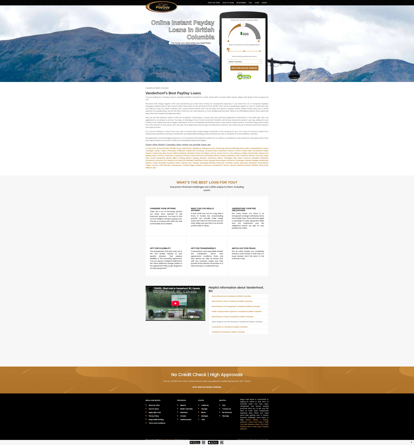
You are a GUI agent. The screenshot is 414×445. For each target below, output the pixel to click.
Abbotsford (187, 148)
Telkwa (148, 165)
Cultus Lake (246, 150)
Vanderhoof (217, 165)
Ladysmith (231, 155)
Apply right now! (155, 412)
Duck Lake (162, 153)
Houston (161, 155)
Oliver (240, 158)
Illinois (203, 412)
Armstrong (220, 148)
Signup (264, 3)
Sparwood (244, 163)
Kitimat (216, 155)
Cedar (157, 150)
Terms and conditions (157, 423)
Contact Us (226, 409)
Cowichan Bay (211, 150)
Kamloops (178, 155)
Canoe (265, 148)
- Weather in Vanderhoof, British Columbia (228, 332)
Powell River (197, 160)
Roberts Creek (151, 163)
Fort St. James (216, 153)
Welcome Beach (243, 165)
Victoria (233, 165)
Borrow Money (252, 420)
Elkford (176, 153)
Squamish (253, 163)
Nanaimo (203, 158)
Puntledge (239, 160)
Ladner (223, 155)
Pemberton (150, 160)
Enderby (183, 153)
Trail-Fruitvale (164, 165)
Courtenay (199, 150)
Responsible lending (156, 419)
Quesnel (248, 160)
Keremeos (200, 155)
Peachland (264, 158)
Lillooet (251, 155)
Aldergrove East (208, 148)
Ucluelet (198, 165)
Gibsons (237, 153)
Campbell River (256, 148)
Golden (244, 153)
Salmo (177, 163)
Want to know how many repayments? (244, 45)
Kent (193, 155)
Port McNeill (187, 160)
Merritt (168, 158)
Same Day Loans (256, 422)
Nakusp (196, 158)
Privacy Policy (154, 416)
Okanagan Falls (230, 158)
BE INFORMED (241, 3)
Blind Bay (236, 148)
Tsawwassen (176, 165)
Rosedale (162, 163)
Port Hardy (178, 160)
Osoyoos (246, 158)
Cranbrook (222, 150)
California (205, 405)
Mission (189, 158)
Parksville (255, 158)
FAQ (250, 3)
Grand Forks (253, 153)
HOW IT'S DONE (228, 3)
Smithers (229, 163)
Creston (230, 150)
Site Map (225, 416)
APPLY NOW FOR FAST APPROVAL (244, 68)
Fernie (197, 153)
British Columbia (186, 409)
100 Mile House (175, 148)
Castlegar (150, 150)
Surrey (159, 148)
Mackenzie (161, 158)
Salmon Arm (187, 163)
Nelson (220, 158)
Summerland (263, 163)
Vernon (226, 165)
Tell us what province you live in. (244, 56)
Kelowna (186, 155)
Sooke (236, 163)
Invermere (169, 155)
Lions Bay (259, 155)
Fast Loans (257, 426)
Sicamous (220, 163)
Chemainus (171, 150)
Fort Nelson (205, 153)
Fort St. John (228, 153)
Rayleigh (255, 160)
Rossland (170, 163)
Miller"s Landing (178, 158)
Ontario (183, 416)
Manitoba (183, 412)
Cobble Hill (190, 150)
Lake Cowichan (242, 155)
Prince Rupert (221, 160)
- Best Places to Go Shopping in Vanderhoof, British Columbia (235, 306)
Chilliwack (181, 150)
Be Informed (227, 412)
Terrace (155, 165)
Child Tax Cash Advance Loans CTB (254, 423)
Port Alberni (168, 160)
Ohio (203, 419)
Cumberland (257, 150)
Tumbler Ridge (188, 165)
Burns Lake (244, 148)
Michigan (204, 416)
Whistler (254, 165)
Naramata (212, 158)
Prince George (209, 160)
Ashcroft (228, 148)
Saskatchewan (185, 419)
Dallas (265, 150)
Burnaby (166, 148)
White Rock (263, 165)
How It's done (154, 409)
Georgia (204, 409)
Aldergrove (196, 148)
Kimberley (209, 155)
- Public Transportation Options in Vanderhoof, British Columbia (236, 311)
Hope (154, 155)
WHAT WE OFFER (214, 3)
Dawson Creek (151, 153)
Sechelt (196, 163)
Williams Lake (151, 168)
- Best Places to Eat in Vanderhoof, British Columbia (231, 301)
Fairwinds (190, 153)
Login (257, 3)
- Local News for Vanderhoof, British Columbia (229, 327)
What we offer (154, 405)
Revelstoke (263, 160)
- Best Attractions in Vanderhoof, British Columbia (231, 296)
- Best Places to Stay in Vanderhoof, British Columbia (232, 316)
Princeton (231, 160)
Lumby (152, 158)
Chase (163, 150)
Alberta (183, 405)
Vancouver (151, 148)
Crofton (238, 150)
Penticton (159, 160)
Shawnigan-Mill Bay (207, 163)
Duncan (170, 153)
